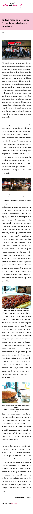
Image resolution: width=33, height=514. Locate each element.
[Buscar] (26, 3)
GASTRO (14, 503)
